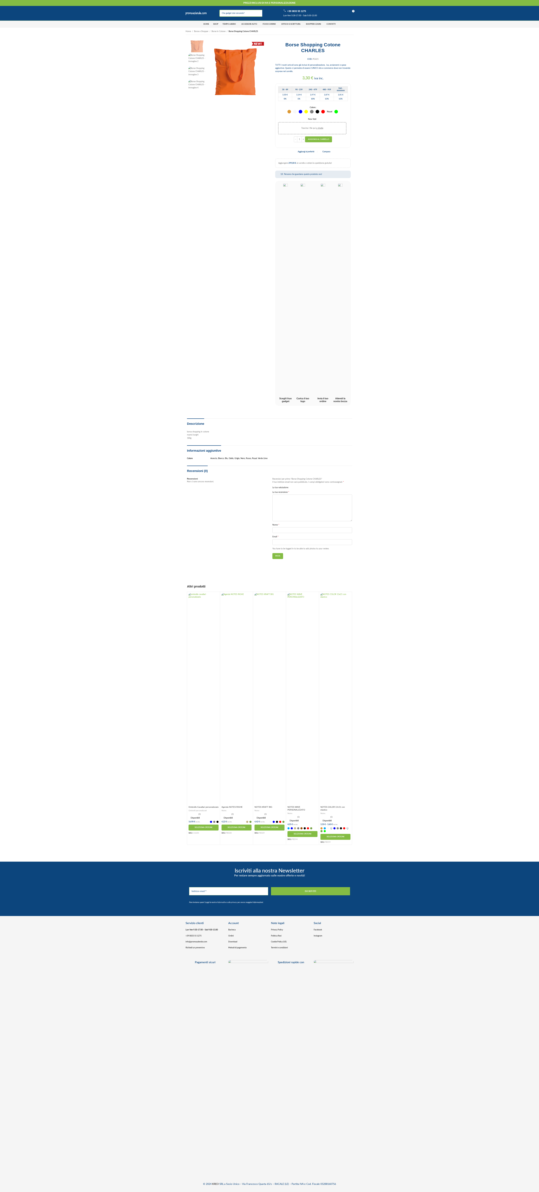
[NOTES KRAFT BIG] (269, 698)
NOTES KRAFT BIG (263, 807)
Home (188, 31)
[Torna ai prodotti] (348, 31)
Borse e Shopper (201, 31)
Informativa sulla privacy (227, 902)
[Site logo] (196, 13)
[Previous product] (345, 31)
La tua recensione (280, 492)
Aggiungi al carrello (318, 139)
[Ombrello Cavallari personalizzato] (204, 698)
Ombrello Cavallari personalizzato (204, 807)
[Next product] (352, 31)
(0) (199, 814)
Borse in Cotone (218, 31)
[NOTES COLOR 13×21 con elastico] (335, 698)
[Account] (333, 13)
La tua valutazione (280, 488)
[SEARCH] (265, 13)
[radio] (289, 111)
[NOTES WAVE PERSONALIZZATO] (302, 698)
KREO (215, 1184)
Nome (275, 525)
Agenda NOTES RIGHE (232, 807)
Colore (312, 107)
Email (275, 536)
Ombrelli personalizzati (198, 811)
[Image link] (248, 1066)
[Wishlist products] (341, 13)
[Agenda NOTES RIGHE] (237, 698)
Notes (224, 811)
